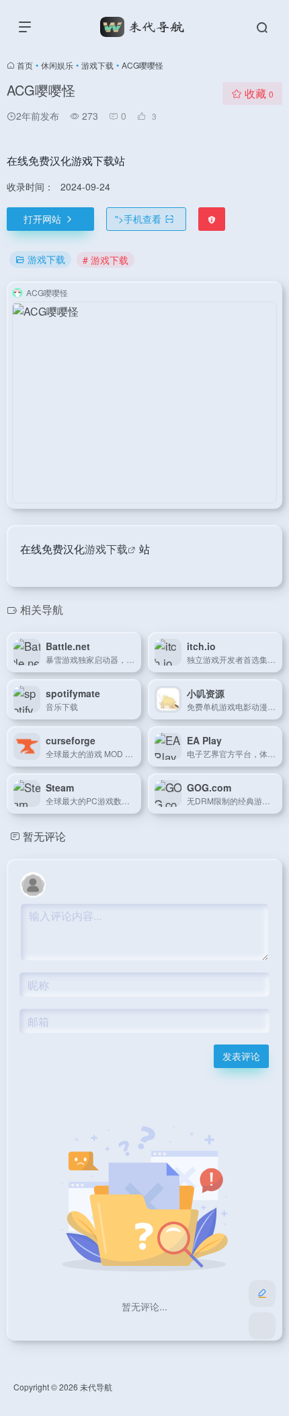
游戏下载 (97, 65)
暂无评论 (44, 836)
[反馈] (211, 219)
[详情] (133, 652)
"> (138, 218)
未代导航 (96, 1386)
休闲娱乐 (57, 65)
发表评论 (241, 1056)
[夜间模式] (262, 1325)
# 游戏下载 (105, 260)
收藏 (259, 93)
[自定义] (262, 1293)
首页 (25, 65)
